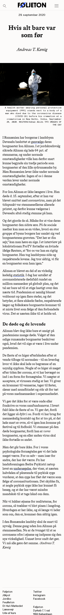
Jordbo (6, 599)
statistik (18, 275)
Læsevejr (8, 609)
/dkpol (6, 595)
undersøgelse (22, 469)
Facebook (39, 599)
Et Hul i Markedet (12, 606)
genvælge (37, 142)
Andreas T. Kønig (32, 49)
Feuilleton (8, 602)
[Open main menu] (57, 6)
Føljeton (7, 592)
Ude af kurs (9, 613)
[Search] (4, 6)
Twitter (37, 592)
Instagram (39, 595)
